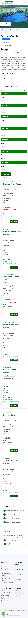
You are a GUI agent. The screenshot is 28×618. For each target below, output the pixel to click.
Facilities (18, 30)
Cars (16, 577)
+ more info (6, 200)
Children (3, 100)
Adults (2, 97)
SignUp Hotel (4, 598)
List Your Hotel (19, 574)
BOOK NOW (14, 221)
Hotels (17, 567)
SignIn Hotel (4, 600)
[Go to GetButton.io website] (3, 616)
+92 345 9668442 (11, 540)
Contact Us (18, 579)
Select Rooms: (6, 187)
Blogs (16, 572)
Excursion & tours (19, 569)
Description (5, 30)
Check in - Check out (6, 83)
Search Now (6, 174)
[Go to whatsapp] (3, 614)
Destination (3, 75)
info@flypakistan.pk (11, 544)
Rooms (12, 30)
